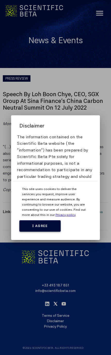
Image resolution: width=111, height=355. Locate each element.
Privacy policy (66, 215)
